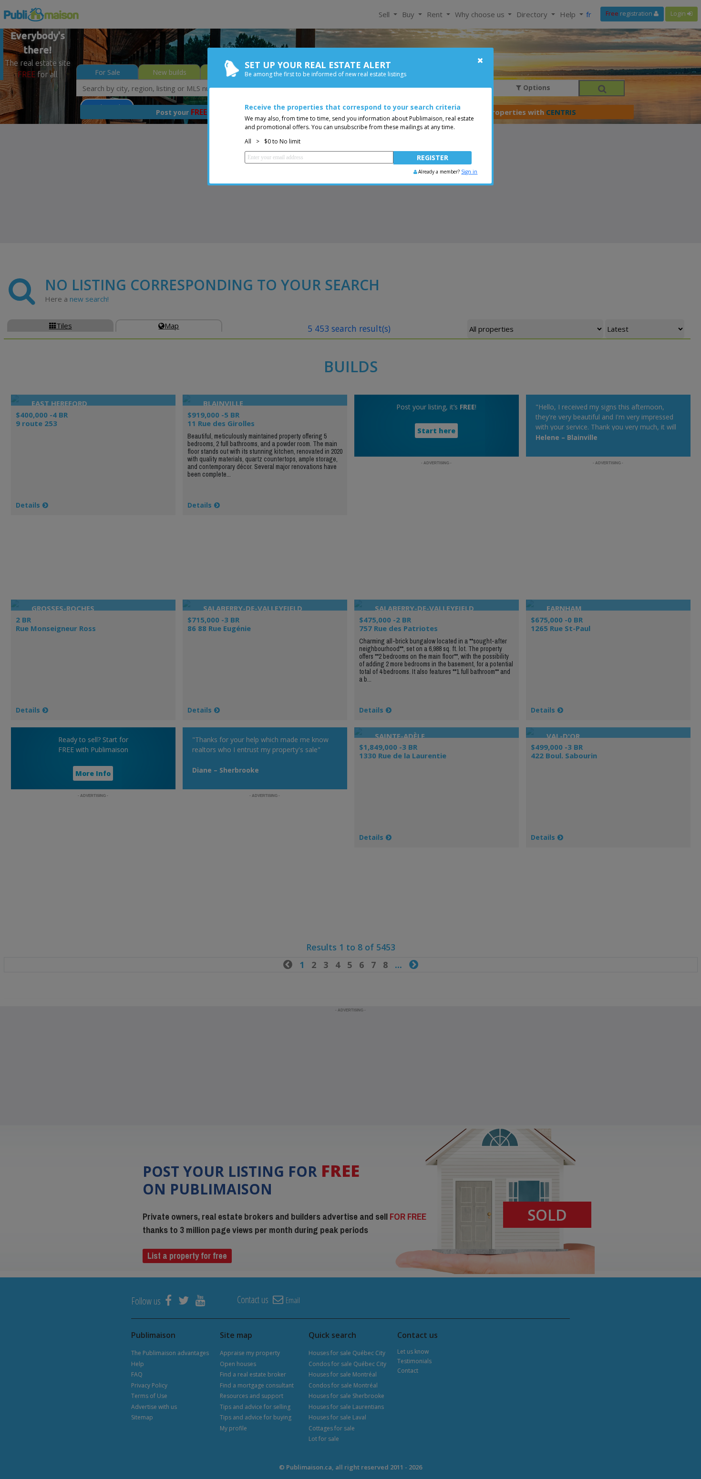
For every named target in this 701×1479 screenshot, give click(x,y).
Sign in (469, 171)
